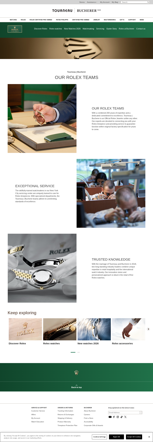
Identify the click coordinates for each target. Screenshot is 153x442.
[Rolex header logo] (15, 32)
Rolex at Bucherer (126, 29)
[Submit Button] (140, 412)
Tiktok (121, 416)
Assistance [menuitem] (91, 2)
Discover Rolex (40, 29)
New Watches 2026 (72, 29)
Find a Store (88, 418)
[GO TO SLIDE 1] (73, 352)
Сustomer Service (38, 411)
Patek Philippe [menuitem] (62, 20)
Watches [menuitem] (13, 20)
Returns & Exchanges (66, 414)
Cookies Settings (99, 437)
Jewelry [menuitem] (96, 20)
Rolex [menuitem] (23, 20)
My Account (104, 2)
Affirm (33, 414)
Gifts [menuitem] (122, 20)
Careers (87, 414)
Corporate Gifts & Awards (93, 425)
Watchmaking (88, 29)
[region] (76, 437)
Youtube (110, 416)
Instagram (117, 416)
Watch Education (37, 422)
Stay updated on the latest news (121, 408)
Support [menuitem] (132, 20)
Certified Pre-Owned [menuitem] (81, 20)
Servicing (100, 29)
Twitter (125, 416)
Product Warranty (64, 422)
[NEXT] (148, 329)
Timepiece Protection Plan (67, 425)
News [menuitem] (142, 20)
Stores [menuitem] (82, 2)
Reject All (116, 437)
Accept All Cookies (134, 437)
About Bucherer (90, 411)
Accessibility (88, 422)
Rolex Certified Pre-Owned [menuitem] (41, 20)
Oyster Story (111, 29)
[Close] (149, 436)
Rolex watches (55, 29)
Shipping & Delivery (65, 418)
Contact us (140, 29)
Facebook (113, 416)
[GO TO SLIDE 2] (78, 352)
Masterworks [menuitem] (110, 20)
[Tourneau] (76, 9)
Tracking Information (65, 411)
